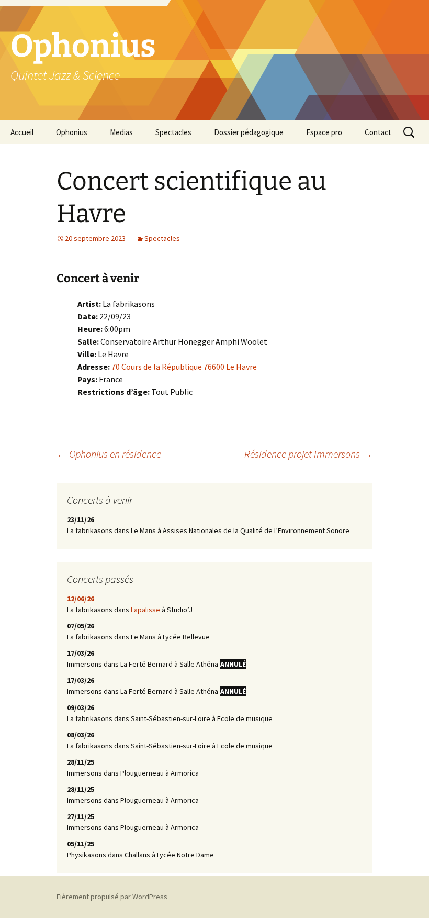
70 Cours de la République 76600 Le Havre (184, 366)
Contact (378, 132)
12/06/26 (80, 598)
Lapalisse (145, 609)
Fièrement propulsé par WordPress (112, 896)
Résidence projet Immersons (308, 453)
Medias (121, 132)
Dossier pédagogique (249, 132)
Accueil (21, 132)
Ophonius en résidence (109, 453)
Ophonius (71, 132)
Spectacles (173, 132)
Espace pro (324, 132)
